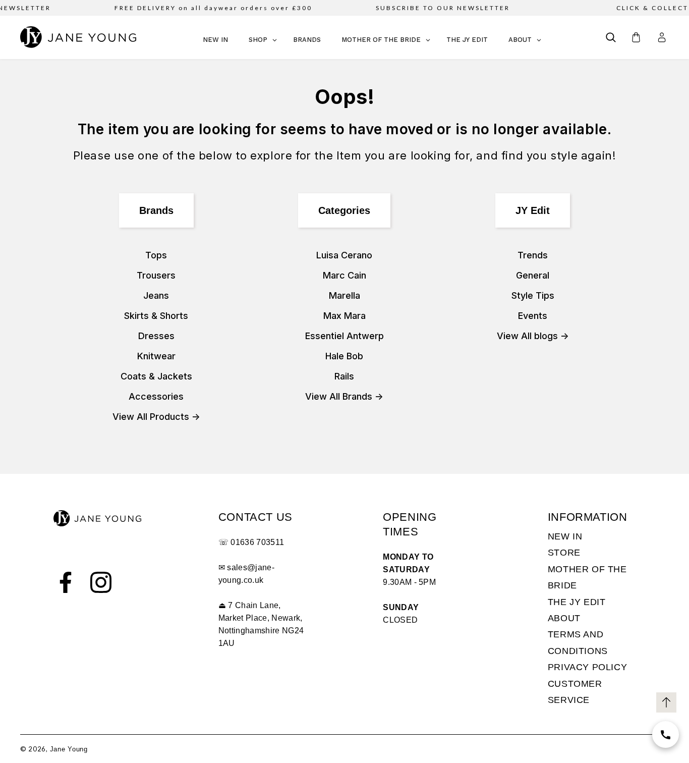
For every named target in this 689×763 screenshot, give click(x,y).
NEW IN (565, 536)
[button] (610, 37)
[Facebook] (65, 582)
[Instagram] (101, 582)
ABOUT (564, 618)
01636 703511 (257, 542)
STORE (564, 553)
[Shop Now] (665, 734)
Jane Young (69, 749)
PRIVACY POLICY (587, 667)
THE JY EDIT (577, 602)
